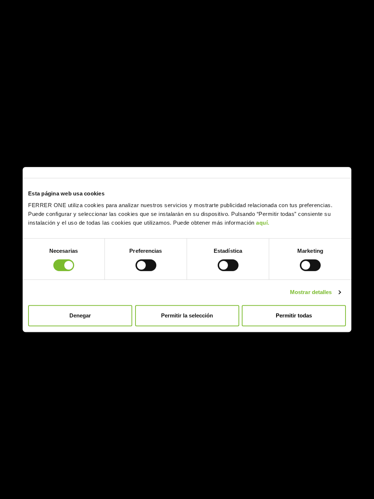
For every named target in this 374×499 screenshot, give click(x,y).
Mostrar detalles (311, 292)
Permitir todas (294, 315)
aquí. (263, 223)
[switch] (146, 265)
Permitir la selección (187, 315)
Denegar (80, 315)
